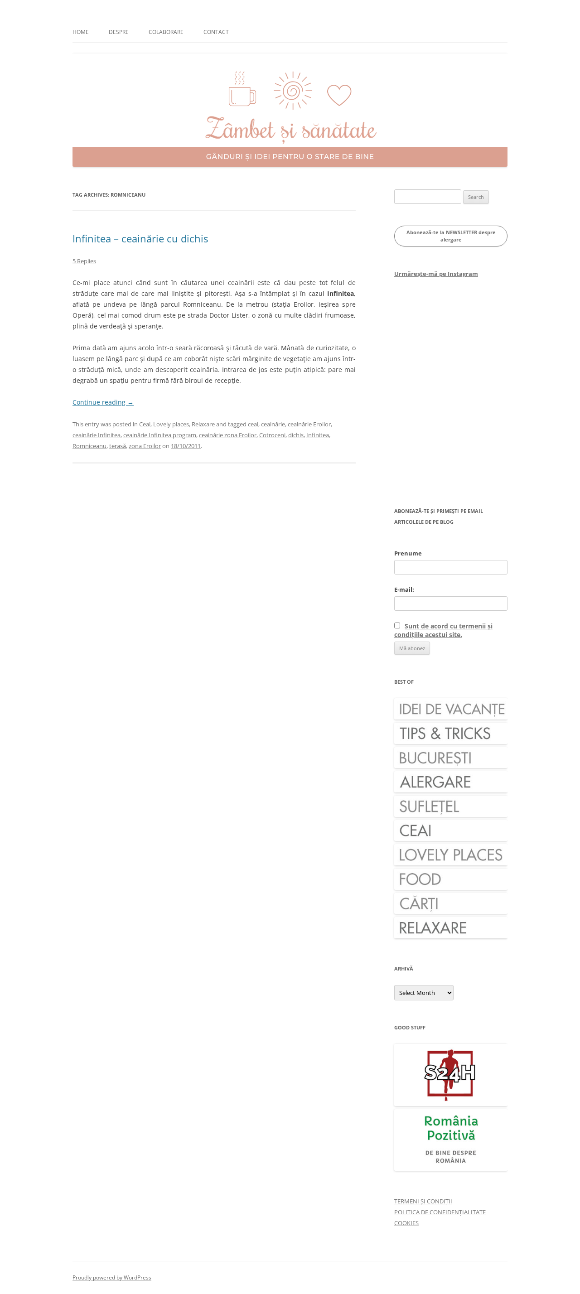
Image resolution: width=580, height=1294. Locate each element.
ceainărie (273, 424)
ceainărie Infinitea (96, 435)
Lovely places (171, 424)
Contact (216, 32)
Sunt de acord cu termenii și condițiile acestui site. (443, 630)
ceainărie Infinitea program (159, 435)
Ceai (144, 424)
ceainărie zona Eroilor (227, 435)
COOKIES (406, 1223)
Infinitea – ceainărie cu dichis (140, 238)
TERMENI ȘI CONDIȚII (423, 1201)
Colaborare (166, 32)
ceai (253, 424)
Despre (119, 32)
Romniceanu (89, 446)
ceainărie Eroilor (309, 424)
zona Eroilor (145, 446)
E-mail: (404, 589)
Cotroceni (272, 435)
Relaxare (203, 424)
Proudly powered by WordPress (111, 1277)
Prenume (408, 553)
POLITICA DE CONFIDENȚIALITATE (440, 1212)
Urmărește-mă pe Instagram (436, 274)
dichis (296, 435)
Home (80, 32)
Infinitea (317, 435)
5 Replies (84, 261)
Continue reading (103, 402)
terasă (117, 446)
